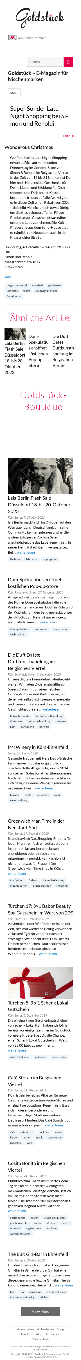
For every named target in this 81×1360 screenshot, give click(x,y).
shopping (62, 885)
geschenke (54, 285)
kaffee (58, 1132)
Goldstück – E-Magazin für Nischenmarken (38, 76)
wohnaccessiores (20, 1233)
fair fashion (16, 880)
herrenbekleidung (53, 880)
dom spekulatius (19, 629)
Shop (60, 1329)
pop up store (60, 629)
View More (40, 1311)
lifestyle (51, 1223)
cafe (12, 1132)
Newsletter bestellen (32, 38)
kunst (27, 1137)
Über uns (26, 1334)
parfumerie (27, 726)
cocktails (44, 1132)
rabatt (26, 290)
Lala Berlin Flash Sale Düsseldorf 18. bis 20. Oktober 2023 (39, 504)
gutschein (41, 1057)
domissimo (41, 629)
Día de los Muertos (54, 1217)
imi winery (43, 795)
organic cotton (18, 885)
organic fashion (42, 885)
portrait (44, 726)
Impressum (53, 1334)
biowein (15, 795)
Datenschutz (40, 1339)
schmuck (15, 1228)
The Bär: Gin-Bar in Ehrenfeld (38, 1254)
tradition (51, 1228)
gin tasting (35, 1292)
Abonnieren (25, 1329)
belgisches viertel (17, 285)
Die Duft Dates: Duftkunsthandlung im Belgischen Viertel (31, 661)
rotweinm (16, 1142)
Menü (14, 93)
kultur (37, 1223)
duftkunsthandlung (39, 721)
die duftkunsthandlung (49, 716)
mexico (65, 1223)
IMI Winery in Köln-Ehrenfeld (38, 747)
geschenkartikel (19, 1223)
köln (12, 726)
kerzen (14, 1137)
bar (12, 1292)
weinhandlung (18, 800)
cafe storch (27, 1132)
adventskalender (20, 1057)
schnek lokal (59, 1057)
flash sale (15, 559)
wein (57, 795)
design (34, 1217)
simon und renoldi (46, 290)
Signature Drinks (56, 1292)
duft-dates (16, 721)
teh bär (44, 1297)
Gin (22, 1292)
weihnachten (17, 634)
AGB (39, 1334)
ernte (28, 795)
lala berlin (32, 559)
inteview (61, 721)
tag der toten (33, 1228)
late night (12, 290)
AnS (7, 277)
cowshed (37, 285)
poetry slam (55, 1137)
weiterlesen (26, 552)
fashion (33, 880)
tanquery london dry (22, 1297)
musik (39, 1137)
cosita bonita (17, 1217)
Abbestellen (45, 1329)
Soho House (14, 296)
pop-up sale (50, 559)
